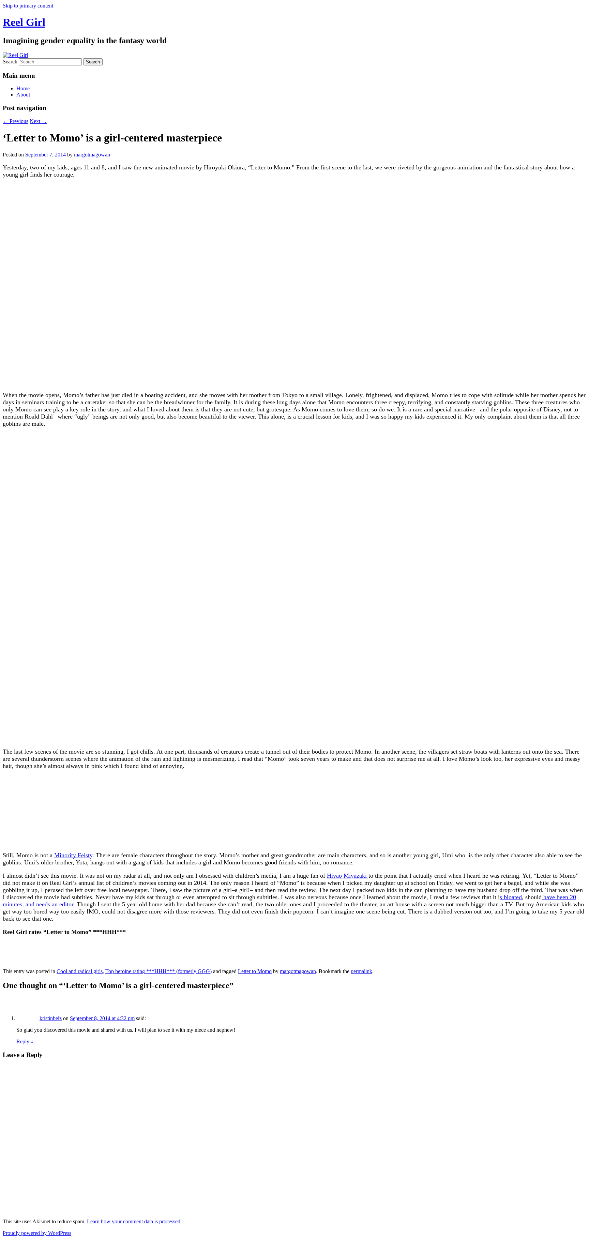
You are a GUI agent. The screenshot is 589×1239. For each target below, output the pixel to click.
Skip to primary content (28, 6)
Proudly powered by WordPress (37, 1233)
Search (10, 61)
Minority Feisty (73, 855)
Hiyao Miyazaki (347, 875)
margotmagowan (92, 154)
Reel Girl (24, 22)
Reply (24, 1041)
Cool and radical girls (80, 971)
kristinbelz (51, 1018)
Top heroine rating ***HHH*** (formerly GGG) (158, 971)
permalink (361, 971)
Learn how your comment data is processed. (134, 1221)
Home (23, 88)
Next (38, 121)
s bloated (511, 897)
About (23, 94)
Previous (15, 121)
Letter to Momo (255, 971)
